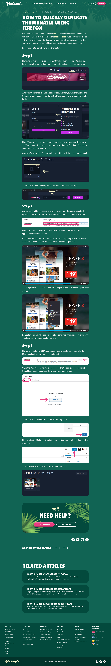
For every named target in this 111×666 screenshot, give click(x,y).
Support (59, 647)
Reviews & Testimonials (63, 639)
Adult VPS (8, 632)
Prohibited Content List (81, 642)
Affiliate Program (62, 642)
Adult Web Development (29, 637)
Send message (44, 524)
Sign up (101, 3)
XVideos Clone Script (45, 634)
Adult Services (61, 3)
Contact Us (60, 632)
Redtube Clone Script (45, 639)
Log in (92, 3)
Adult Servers (9, 634)
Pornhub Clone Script (45, 632)
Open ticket (67, 524)
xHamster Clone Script (46, 637)
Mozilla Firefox (60, 37)
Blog (76, 3)
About (71, 3)
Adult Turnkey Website (29, 634)
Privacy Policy (78, 632)
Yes (56, 548)
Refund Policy (78, 634)
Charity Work (60, 634)
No (64, 548)
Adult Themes (48, 3)
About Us (59, 629)
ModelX (7, 648)
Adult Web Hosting (10, 629)
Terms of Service (79, 629)
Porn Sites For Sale (28, 644)
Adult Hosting (37, 3)
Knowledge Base (28, 12)
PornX (38, 12)
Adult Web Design (27, 632)
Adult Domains (9, 637)
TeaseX (7, 651)
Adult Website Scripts (46, 629)
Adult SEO (25, 629)
